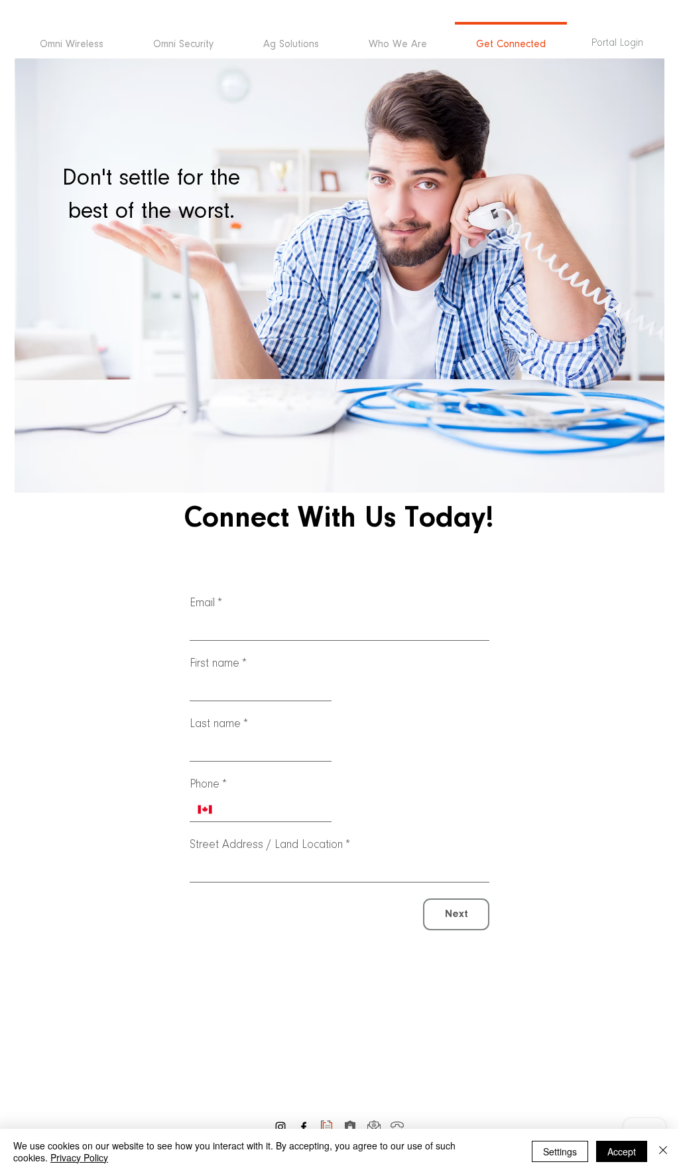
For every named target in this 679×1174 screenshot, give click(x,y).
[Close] (663, 1151)
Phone (208, 785)
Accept (621, 1151)
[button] (290, 38)
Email (206, 604)
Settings (560, 1151)
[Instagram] (280, 1126)
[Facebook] (303, 1126)
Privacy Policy (79, 1157)
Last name (219, 724)
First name (218, 664)
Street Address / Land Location (270, 845)
